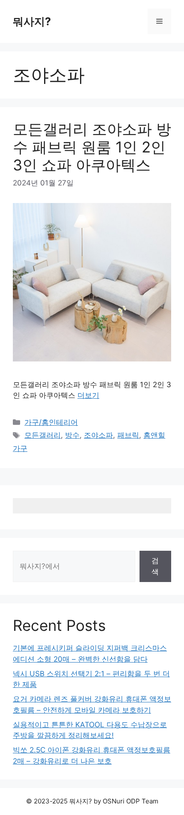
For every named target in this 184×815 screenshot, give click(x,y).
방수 (72, 435)
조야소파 (98, 435)
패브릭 (128, 435)
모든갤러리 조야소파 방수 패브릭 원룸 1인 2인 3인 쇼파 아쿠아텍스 (92, 147)
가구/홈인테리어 (51, 422)
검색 (155, 566)
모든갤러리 (42, 435)
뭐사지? (32, 21)
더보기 (88, 395)
